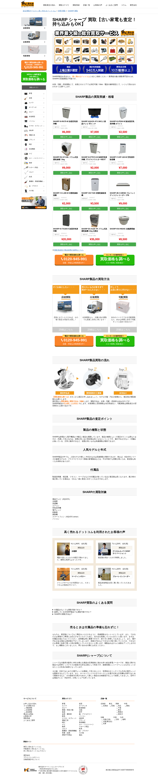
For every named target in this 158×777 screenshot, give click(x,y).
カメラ (31, 102)
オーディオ (33, 107)
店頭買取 (29, 712)
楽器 (30, 98)
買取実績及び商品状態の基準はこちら (69, 250)
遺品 (80, 735)
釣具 (30, 177)
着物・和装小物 (67, 710)
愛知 (128, 706)
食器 (63, 712)
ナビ (30, 153)
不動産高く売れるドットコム (34, 749)
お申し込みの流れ (29, 704)
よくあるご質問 (112, 5)
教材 (30, 163)
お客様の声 (97, 5)
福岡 (124, 719)
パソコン (32, 121)
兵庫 (104, 723)
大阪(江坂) (107, 719)
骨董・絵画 (66, 733)
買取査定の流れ (49, 5)
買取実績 (76, 5)
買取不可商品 (67, 735)
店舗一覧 (86, 5)
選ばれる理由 (28, 714)
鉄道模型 (32, 116)
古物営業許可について (31, 759)
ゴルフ (31, 172)
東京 (119, 710)
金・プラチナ (33, 186)
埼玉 (119, 706)
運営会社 (133, 5)
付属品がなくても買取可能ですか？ (68, 610)
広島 (117, 719)
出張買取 (29, 710)
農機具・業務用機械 (36, 181)
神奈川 (120, 714)
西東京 (120, 712)
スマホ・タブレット (36, 126)
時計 (30, 144)
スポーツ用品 (33, 167)
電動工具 (32, 135)
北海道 (105, 706)
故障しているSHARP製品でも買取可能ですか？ (72, 612)
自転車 (31, 130)
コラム (123, 5)
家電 (30, 93)
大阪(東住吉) (107, 721)
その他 (31, 190)
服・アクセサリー (85, 714)
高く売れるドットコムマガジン (34, 751)
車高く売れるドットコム (32, 747)
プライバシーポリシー (31, 757)
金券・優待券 (67, 714)
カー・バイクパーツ (36, 158)
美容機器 (32, 149)
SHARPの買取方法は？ (63, 614)
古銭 (80, 710)
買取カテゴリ (64, 5)
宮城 (113, 706)
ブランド (32, 140)
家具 (63, 716)
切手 (80, 712)
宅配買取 (29, 708)
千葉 (119, 708)
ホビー (31, 112)
